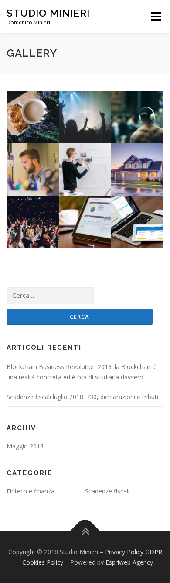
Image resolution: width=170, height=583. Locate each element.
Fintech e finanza (30, 491)
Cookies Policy (42, 562)
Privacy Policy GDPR (133, 552)
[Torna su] (85, 531)
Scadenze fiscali (107, 491)
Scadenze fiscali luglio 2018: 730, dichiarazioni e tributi (82, 397)
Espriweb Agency (129, 562)
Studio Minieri (48, 13)
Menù (155, 16)
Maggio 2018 (25, 446)
